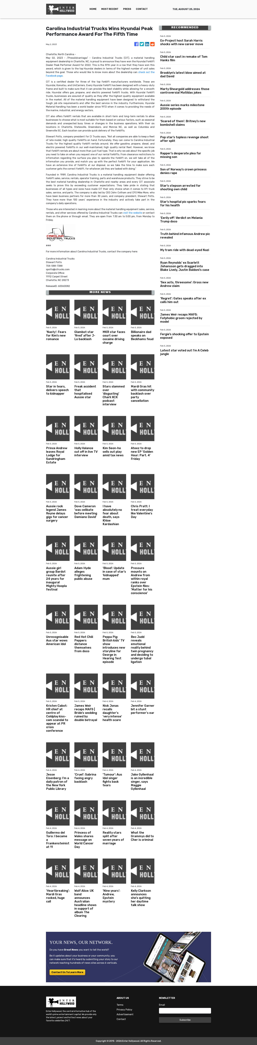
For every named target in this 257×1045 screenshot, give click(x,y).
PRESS (127, 9)
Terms (120, 1004)
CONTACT (142, 9)
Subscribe (185, 1019)
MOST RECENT (109, 9)
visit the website (133, 212)
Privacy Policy (124, 1009)
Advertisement (125, 1014)
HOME (93, 9)
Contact (121, 1019)
